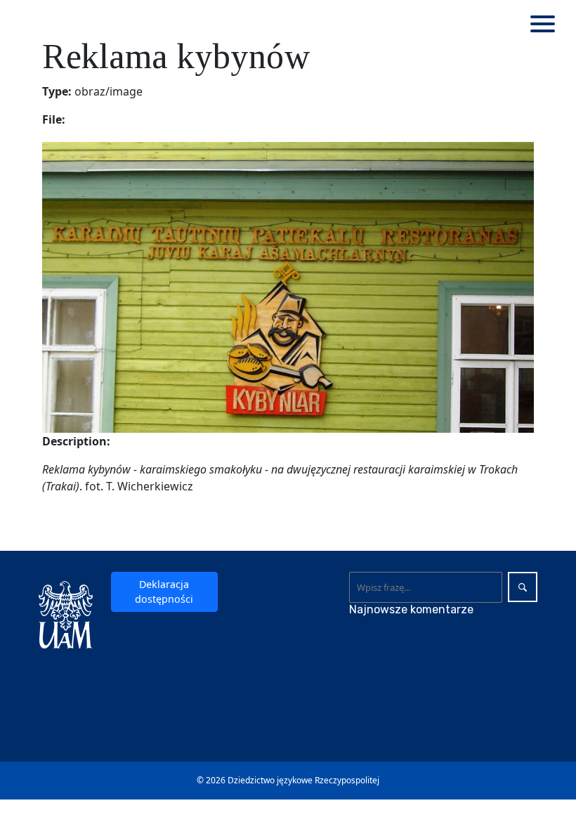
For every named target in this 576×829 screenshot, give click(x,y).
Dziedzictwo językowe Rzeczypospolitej (303, 780)
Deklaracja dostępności (164, 591)
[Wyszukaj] (522, 587)
